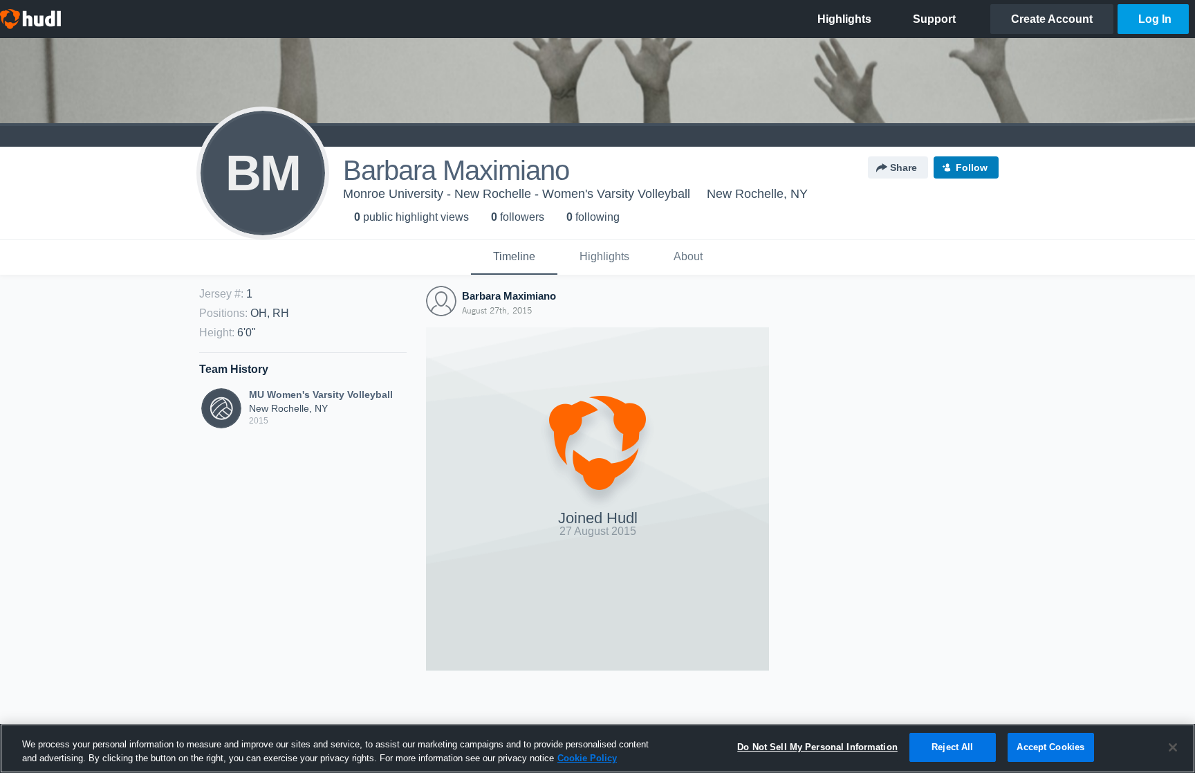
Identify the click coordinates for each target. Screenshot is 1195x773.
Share (903, 167)
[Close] (1173, 747)
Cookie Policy (587, 758)
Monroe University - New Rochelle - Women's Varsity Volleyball (516, 194)
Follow (972, 167)
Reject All (952, 747)
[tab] (514, 257)
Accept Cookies (1050, 747)
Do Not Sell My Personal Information (817, 747)
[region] (597, 748)
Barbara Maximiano (509, 296)
